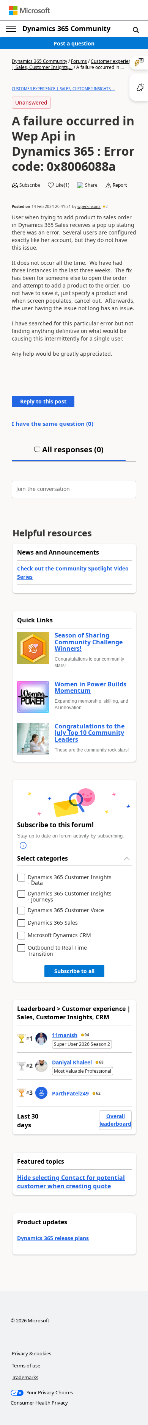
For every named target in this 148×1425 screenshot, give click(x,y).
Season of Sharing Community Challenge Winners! (89, 642)
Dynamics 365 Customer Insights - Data (70, 880)
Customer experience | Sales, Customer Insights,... (63, 88)
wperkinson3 (89, 206)
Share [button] (91, 185)
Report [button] (120, 185)
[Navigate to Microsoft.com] (29, 10)
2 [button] (106, 206)
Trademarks (25, 1377)
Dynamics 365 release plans (53, 1238)
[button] (136, 29)
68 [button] (101, 1062)
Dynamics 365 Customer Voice (66, 910)
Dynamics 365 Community (66, 28)
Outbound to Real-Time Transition (57, 950)
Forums (79, 61)
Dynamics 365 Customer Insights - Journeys (70, 896)
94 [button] (87, 1035)
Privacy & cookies (31, 1353)
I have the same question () (52, 423)
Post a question (74, 43)
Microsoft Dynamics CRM (59, 935)
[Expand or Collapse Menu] (11, 29)
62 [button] (98, 1093)
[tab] (69, 452)
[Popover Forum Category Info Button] (23, 845)
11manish (64, 1035)
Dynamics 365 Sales (53, 923)
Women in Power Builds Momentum (90, 687)
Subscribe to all (74, 971)
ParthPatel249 (70, 1093)
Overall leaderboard (115, 1119)
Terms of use (26, 1365)
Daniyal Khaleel (72, 1062)
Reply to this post (43, 401)
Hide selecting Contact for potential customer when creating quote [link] (71, 1181)
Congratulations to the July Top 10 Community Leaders (89, 733)
